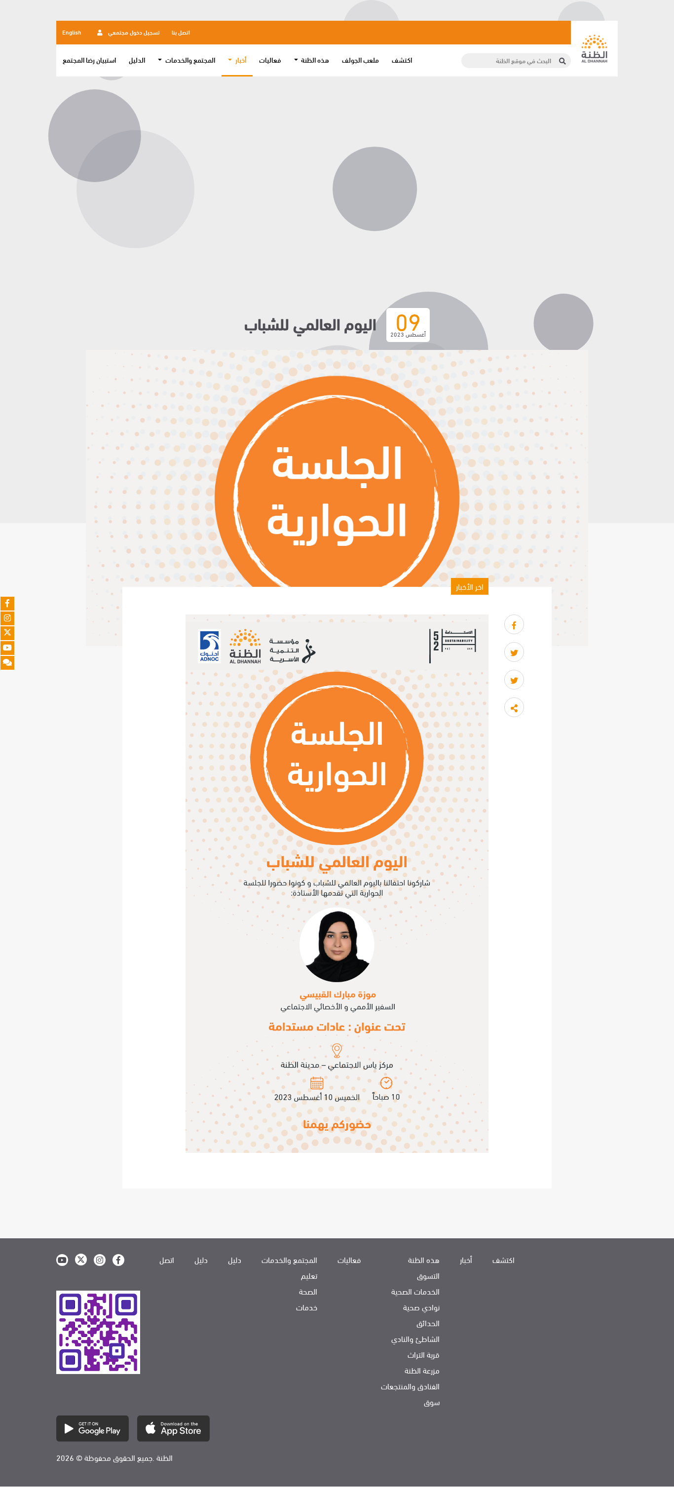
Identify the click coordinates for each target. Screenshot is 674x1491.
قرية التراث (424, 1354)
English (71, 31)
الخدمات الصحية (415, 1291)
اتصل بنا (181, 31)
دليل (234, 1259)
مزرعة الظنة (422, 1370)
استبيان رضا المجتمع (89, 59)
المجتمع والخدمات (289, 1259)
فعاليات (270, 59)
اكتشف (402, 59)
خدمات (306, 1307)
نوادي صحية (421, 1307)
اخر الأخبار (470, 586)
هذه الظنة (424, 1259)
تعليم (309, 1275)
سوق (432, 1402)
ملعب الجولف (360, 59)
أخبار (466, 1259)
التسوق (428, 1275)
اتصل (166, 1259)
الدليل (137, 59)
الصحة (308, 1291)
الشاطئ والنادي (415, 1338)
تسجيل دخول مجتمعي (133, 31)
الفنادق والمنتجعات (410, 1386)
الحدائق (428, 1323)
